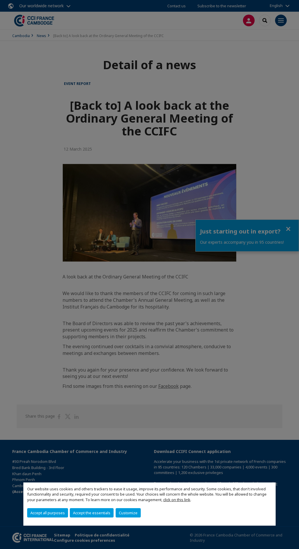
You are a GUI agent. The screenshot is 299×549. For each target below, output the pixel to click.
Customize (128, 512)
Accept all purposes (47, 512)
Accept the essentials (91, 512)
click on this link (176, 499)
